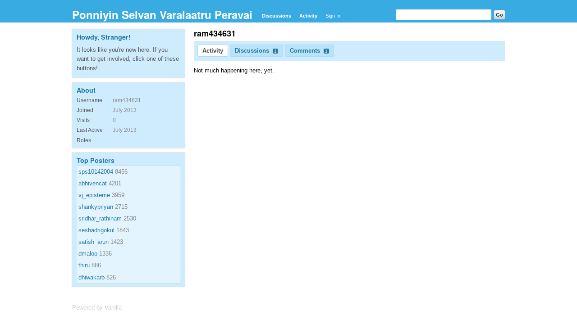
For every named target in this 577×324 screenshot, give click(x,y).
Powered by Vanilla (97, 307)
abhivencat (92, 183)
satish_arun (93, 241)
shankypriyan (95, 206)
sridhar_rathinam (100, 218)
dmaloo (87, 253)
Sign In (332, 15)
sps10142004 (95, 171)
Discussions (276, 15)
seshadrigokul (96, 230)
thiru (84, 265)
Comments (309, 50)
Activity (308, 15)
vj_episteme (94, 195)
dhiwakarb (91, 277)
